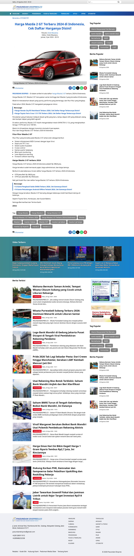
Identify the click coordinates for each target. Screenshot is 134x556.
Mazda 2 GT (43, 222)
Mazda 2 (17, 222)
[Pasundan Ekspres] (27, 8)
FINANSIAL (37, 456)
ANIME (98, 538)
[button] (25, 13)
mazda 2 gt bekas (58, 222)
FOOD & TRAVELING (50, 14)
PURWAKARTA (72, 527)
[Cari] (118, 2)
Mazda (81, 217)
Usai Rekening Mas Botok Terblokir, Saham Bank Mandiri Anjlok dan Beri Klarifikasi (109, 114)
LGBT (114, 47)
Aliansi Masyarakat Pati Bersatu (103, 29)
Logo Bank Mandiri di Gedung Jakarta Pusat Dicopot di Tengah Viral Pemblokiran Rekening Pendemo (110, 87)
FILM (97, 535)
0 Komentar (19, 88)
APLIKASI (99, 521)
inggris (94, 47)
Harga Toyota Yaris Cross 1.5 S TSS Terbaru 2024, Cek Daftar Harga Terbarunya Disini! (48, 113)
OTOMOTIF (91, 14)
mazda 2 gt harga (75, 222)
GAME (98, 527)
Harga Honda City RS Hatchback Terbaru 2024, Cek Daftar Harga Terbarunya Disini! (47, 110)
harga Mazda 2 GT (59, 93)
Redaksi (15, 551)
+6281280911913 (18, 535)
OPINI (83, 14)
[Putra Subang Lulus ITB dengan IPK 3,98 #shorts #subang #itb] (81, 253)
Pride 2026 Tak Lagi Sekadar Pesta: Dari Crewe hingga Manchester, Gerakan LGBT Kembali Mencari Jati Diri (108, 101)
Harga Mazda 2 (37, 213)
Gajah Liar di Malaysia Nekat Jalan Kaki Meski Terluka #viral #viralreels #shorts (107, 265)
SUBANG (71, 524)
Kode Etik (23, 551)
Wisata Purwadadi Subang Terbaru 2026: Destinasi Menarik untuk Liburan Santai (110, 75)
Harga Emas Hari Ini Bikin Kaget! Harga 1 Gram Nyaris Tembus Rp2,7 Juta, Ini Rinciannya (57, 449)
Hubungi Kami (33, 551)
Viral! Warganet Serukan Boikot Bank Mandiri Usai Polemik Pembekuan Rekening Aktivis (59, 426)
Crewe (109, 43)
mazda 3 (35, 226)
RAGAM (98, 532)
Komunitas (104, 47)
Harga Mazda (23, 213)
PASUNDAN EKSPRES (20, 93)
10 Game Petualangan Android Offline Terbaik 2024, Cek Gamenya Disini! (43, 189)
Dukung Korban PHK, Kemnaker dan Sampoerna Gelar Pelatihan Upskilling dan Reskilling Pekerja (57, 471)
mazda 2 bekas (29, 222)
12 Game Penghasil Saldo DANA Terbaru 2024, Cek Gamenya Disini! (41, 187)
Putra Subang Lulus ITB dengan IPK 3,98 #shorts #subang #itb (80, 264)
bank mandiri (96, 34)
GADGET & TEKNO (102, 524)
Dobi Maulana (53, 33)
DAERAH (25, 14)
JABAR (36, 502)
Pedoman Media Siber (48, 551)
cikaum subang (97, 43)
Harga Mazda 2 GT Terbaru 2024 (26, 217)
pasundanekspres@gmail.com (23, 532)
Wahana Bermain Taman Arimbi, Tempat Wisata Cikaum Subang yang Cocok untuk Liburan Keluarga (110, 62)
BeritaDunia (95, 38)
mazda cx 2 (47, 226)
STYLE (75, 14)
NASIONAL (37, 342)
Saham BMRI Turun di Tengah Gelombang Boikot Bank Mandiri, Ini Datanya (57, 404)
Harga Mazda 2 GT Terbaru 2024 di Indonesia (58, 217)
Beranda (15, 18)
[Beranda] (10, 13)
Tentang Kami (63, 551)
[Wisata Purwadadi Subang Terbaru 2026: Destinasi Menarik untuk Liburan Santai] (94, 76)
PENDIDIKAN (36, 14)
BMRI (106, 38)
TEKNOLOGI (65, 14)
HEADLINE (15, 14)
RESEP (70, 540)
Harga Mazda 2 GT (54, 213)
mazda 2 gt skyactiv (21, 226)
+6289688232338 (18, 538)
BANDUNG (71, 532)
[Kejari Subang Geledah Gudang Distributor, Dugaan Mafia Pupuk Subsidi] (25, 253)
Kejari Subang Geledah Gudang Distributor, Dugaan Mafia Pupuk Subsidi (25, 265)
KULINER (71, 543)
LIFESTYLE (37, 297)
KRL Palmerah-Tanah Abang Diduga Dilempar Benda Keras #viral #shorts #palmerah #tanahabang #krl (52, 266)
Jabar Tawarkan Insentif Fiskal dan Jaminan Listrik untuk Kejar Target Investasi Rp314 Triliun (58, 495)
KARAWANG (72, 529)
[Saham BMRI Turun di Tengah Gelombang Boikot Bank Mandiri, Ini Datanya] (22, 410)
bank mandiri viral (112, 34)
